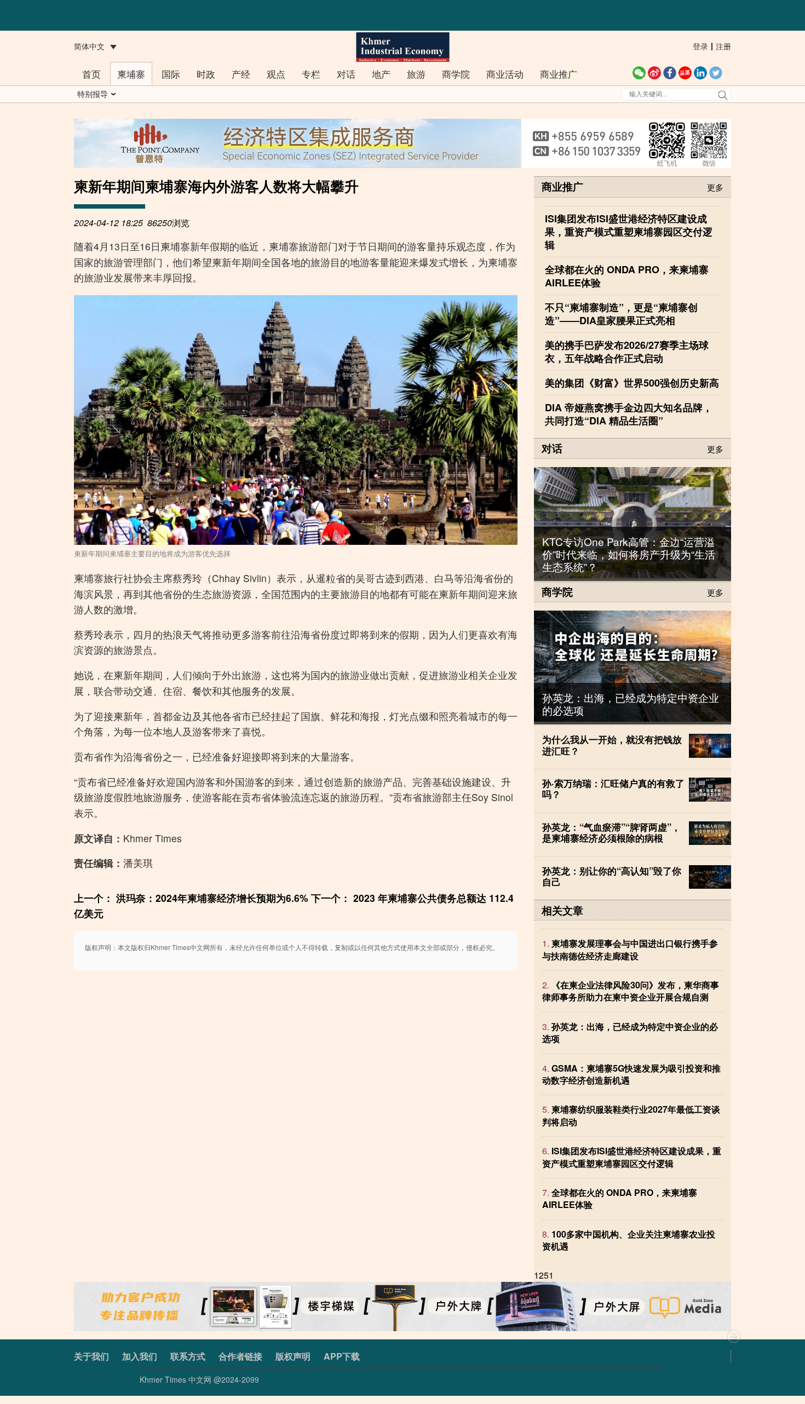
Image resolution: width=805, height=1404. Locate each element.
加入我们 (139, 1356)
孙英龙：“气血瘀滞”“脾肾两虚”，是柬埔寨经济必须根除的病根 (611, 832)
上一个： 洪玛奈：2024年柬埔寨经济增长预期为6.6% (191, 898)
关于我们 (91, 1356)
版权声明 (293, 1356)
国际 (171, 73)
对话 (346, 73)
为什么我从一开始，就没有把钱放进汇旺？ (612, 745)
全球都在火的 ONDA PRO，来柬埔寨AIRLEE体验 (619, 1199)
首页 (91, 73)
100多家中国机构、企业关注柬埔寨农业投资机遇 (628, 1240)
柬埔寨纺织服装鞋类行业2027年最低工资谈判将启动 (631, 1115)
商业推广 (558, 73)
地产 (381, 73)
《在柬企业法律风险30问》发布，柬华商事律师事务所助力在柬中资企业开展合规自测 (630, 991)
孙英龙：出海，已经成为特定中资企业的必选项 (630, 703)
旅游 (416, 73)
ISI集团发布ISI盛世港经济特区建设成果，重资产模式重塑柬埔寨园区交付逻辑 (631, 1157)
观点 (276, 73)
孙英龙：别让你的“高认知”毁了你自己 (611, 876)
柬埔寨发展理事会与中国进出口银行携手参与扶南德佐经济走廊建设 (630, 949)
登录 (700, 46)
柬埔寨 (131, 73)
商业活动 (505, 73)
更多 (715, 186)
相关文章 (562, 910)
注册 (723, 46)
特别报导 (92, 93)
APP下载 (342, 1356)
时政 (206, 73)
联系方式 (187, 1356)
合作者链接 (240, 1356)
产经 (241, 73)
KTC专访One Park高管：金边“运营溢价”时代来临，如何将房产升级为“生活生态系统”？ (628, 554)
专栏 (311, 73)
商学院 (456, 73)
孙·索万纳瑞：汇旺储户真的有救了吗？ (613, 788)
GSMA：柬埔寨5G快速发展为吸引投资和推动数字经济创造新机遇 (631, 1074)
